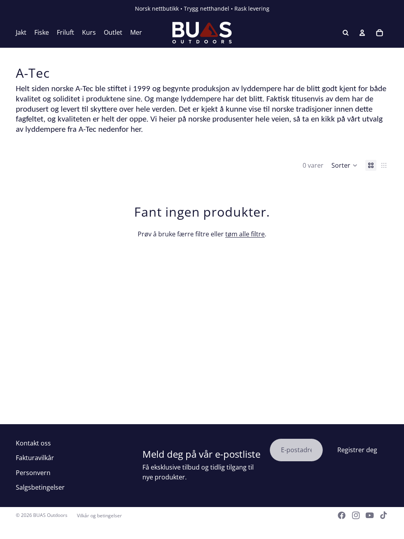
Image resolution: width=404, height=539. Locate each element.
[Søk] (345, 32)
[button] (344, 165)
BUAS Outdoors (50, 515)
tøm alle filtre (245, 234)
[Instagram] (356, 515)
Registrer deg (357, 449)
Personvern (33, 472)
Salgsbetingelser (40, 487)
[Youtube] (369, 515)
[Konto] (362, 32)
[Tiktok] (383, 515)
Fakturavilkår (35, 457)
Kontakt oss (33, 443)
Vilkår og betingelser (99, 515)
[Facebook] (341, 515)
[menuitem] (136, 33)
